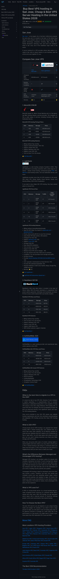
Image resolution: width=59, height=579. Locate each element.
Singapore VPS (41, 528)
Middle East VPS (26, 538)
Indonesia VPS (46, 534)
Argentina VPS (53, 550)
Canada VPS (48, 555)
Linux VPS (31, 241)
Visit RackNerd (28, 331)
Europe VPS (25, 543)
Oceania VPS (25, 561)
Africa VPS (25, 558)
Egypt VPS (42, 558)
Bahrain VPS (26, 540)
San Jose (25, 36)
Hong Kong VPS (27, 530)
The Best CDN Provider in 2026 (31, 569)
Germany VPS (35, 543)
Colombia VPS (44, 550)
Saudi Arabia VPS (52, 538)
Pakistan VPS (37, 534)
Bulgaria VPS (26, 545)
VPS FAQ (3, 9)
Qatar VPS (33, 540)
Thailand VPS (37, 532)
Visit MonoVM (33, 70)
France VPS (39, 545)
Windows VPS (32, 239)
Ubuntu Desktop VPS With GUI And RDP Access (41, 258)
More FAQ (26, 520)
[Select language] (56, 2)
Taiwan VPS (30, 532)
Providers (25, 1)
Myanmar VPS (26, 535)
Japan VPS (32, 528)
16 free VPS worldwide (7, 18)
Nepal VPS (29, 534)
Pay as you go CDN (40, 1)
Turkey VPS (53, 543)
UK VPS (33, 545)
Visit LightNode (45, 70)
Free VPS (19, 1)
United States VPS (39, 555)
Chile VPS (25, 552)
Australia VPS (34, 561)
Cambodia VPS (46, 530)
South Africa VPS (34, 558)
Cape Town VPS (51, 558)
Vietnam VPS (36, 530)
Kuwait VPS (47, 540)
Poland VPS (36, 547)
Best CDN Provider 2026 (7, 12)
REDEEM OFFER (28, 232)
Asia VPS (25, 528)
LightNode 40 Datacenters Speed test (34, 275)
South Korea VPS (51, 528)
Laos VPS (53, 534)
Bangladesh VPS (46, 532)
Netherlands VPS (27, 547)
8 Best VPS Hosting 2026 (7, 15)
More (48, 2)
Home (9, 1)
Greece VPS (44, 543)
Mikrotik (24, 172)
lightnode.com (47, 230)
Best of (14, 1)
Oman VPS (40, 540)
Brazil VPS (36, 550)
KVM (53, 170)
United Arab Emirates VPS (40, 538)
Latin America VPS (27, 550)
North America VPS (27, 555)
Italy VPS (53, 545)
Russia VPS (47, 545)
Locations (30, 2)
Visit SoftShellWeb (29, 385)
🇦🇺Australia (5, 35)
